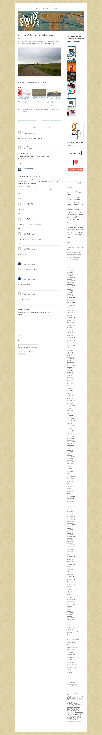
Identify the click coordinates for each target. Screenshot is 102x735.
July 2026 (69, 269)
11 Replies (20, 38)
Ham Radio (70, 702)
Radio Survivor (70, 652)
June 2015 (69, 490)
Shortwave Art (79, 712)
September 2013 (70, 524)
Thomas (27, 111)
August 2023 (69, 327)
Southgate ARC (70, 718)
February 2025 (70, 297)
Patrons (30, 8)
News (35, 109)
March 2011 (69, 574)
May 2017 (69, 451)
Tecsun (76, 718)
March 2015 (69, 494)
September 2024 (70, 305)
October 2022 (70, 343)
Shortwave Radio (39, 109)
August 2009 (69, 606)
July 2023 (69, 328)
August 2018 (69, 426)
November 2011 (70, 561)
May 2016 (69, 471)
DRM (68, 699)
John (28, 309)
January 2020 (69, 398)
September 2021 (70, 365)
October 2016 (70, 463)
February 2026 (70, 277)
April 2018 (69, 433)
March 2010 (69, 594)
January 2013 (69, 538)
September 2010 (70, 584)
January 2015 (69, 498)
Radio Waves (70, 709)
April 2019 (69, 413)
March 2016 (69, 475)
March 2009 (69, 612)
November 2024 (70, 302)
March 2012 (69, 554)
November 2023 (70, 322)
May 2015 (69, 491)
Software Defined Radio (74, 717)
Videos (79, 718)
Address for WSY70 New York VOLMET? (51, 120)
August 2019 (69, 407)
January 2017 (69, 458)
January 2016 (69, 478)
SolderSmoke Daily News (72, 667)
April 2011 (69, 573)
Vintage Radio (70, 719)
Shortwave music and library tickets (74, 245)
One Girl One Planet (71, 649)
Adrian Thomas (27, 147)
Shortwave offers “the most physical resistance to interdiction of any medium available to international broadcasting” (54, 99)
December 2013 (70, 519)
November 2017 (70, 441)
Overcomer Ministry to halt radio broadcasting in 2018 (38, 97)
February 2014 (70, 516)
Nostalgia (68, 705)
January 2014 (69, 518)
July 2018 (69, 428)
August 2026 (69, 267)
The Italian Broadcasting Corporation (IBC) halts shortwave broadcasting (23, 98)
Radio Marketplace (47, 8)
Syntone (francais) (70, 670)
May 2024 (69, 312)
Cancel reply (32, 309)
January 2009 (69, 616)
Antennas (73, 693)
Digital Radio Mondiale (71, 698)
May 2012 (69, 551)
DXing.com (69, 636)
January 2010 (69, 597)
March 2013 (69, 534)
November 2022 (70, 342)
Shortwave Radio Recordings (74, 716)
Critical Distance (70, 629)
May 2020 (69, 392)
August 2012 (69, 546)
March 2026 (69, 275)
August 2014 (69, 506)
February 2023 (70, 337)
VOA (74, 719)
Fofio (68, 637)
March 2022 (69, 355)
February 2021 (70, 377)
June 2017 (69, 450)
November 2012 (70, 541)
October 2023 (70, 324)
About (56, 8)
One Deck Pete (74, 706)
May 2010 (69, 591)
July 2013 (69, 528)
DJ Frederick (79, 698)
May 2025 (69, 292)
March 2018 (69, 435)
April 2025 (69, 294)
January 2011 (69, 577)
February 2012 (70, 556)
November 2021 (70, 362)
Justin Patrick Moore (72, 704)
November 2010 (70, 581)
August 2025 (69, 287)
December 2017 (70, 440)
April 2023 (69, 333)
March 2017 (69, 455)
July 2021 (69, 368)
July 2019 (69, 408)
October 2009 (70, 602)
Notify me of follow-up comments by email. (28, 347)
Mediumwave (81, 704)
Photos (55, 109)
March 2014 (69, 514)
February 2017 (70, 456)
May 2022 (69, 352)
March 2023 (69, 335)
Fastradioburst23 (77, 700)
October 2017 (70, 443)
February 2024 (70, 317)
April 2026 (69, 274)
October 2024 (70, 304)
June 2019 (69, 410)
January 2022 (69, 358)
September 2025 (70, 285)
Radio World (75, 709)
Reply (19, 141)
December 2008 (70, 617)
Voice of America (79, 719)
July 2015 (69, 488)
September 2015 (70, 485)
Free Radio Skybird (71, 701)
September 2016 (70, 465)
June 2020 (69, 390)
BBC (76, 694)
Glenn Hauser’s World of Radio (73, 639)
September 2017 (70, 445)
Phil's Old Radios (70, 651)
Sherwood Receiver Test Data (73, 657)
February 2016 (70, 476)
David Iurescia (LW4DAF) (71, 697)
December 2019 (70, 400)
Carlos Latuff (71, 696)
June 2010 (69, 589)
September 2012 (70, 544)
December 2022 (70, 340)
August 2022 (69, 347)
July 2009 (69, 607)
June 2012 (69, 549)
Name (19, 330)
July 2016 (69, 468)
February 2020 (70, 397)
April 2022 (69, 353)
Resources (37, 8)
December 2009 (70, 599)
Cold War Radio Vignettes (72, 627)
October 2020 (70, 383)
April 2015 (69, 493)
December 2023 (70, 320)
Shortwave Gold (71, 713)
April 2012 (69, 553)
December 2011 (70, 559)
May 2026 (69, 272)
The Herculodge (70, 672)
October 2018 (70, 423)
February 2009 (70, 614)
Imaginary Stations (72, 703)
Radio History (70, 708)
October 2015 (70, 483)
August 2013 (69, 526)
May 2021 (69, 372)
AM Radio (69, 693)
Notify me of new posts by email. (25, 351)
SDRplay (78, 710)
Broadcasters (30, 109)
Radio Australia (77, 707)
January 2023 (69, 338)
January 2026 (69, 279)
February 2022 (70, 357)
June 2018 (69, 430)
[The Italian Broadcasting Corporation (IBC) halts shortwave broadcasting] (24, 92)
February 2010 (70, 596)
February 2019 (70, 416)
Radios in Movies (77, 708)
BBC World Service (72, 695)
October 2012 (70, 543)
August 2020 (69, 387)
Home (19, 8)
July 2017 (69, 448)
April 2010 (69, 592)
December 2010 (70, 579)
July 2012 (69, 548)
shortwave (70, 712)
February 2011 (70, 576)
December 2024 (70, 300)
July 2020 (69, 388)
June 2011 (69, 569)
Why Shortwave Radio (71, 721)
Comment (20, 314)
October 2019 (70, 403)
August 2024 (69, 307)
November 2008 (70, 619)
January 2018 (69, 438)
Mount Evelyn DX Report (72, 642)
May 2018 (69, 431)
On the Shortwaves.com (72, 647)
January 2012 (69, 558)
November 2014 (70, 501)
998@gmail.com (29, 155)
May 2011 (69, 571)
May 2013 (69, 531)
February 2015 (70, 496)
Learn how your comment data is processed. (46, 357)
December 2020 (70, 380)
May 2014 (69, 511)
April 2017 (69, 453)
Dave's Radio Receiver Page (72, 631)
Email (19, 335)
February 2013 (70, 536)
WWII (80, 721)
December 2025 (70, 280)
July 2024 (69, 309)
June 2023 (69, 330)
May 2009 (69, 609)
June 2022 (69, 350)
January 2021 (69, 378)
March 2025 (69, 295)
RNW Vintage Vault (71, 654)
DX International (70, 632)
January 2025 (69, 299)
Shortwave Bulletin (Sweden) (73, 660)
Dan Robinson (80, 696)
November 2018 (70, 421)
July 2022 (69, 348)
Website (19, 340)
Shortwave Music (80, 713)
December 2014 (70, 499)
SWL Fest (69, 669)
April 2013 (69, 533)
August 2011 (69, 566)
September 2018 (70, 425)
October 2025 (70, 284)
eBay (71, 699)
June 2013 (69, 529)
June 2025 (69, 290)
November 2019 (70, 402)
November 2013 (70, 521)
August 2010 (69, 586)
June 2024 (69, 310)
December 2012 (70, 539)
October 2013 (70, 523)
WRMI (77, 721)
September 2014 (70, 504)
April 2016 (69, 473)
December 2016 (70, 460)
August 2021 (69, 367)
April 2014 (69, 513)
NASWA (68, 644)
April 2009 (69, 611)
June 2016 (69, 470)
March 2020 (69, 395)
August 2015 (69, 486)
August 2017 (69, 446)
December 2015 (70, 480)
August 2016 (69, 466)
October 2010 (70, 582)
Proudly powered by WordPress (24, 729)
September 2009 (70, 604)
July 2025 (69, 289)
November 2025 (70, 282)
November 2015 (70, 481)
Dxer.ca (68, 634)
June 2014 (69, 509)
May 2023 (69, 332)
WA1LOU (69, 674)
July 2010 (69, 587)
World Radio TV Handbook (72, 685)
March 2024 (69, 315)
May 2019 (69, 411)
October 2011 (70, 563)
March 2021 (69, 375)
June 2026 (69, 270)
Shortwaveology (70, 665)
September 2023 (70, 325)
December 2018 (70, 420)
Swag (24, 8)
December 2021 (70, 360)
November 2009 (70, 601)
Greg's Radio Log (70, 641)
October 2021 (70, 363)
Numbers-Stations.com (72, 646)
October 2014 (70, 503)
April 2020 (69, 393)
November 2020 (70, 382)
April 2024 (69, 314)
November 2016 (70, 461)
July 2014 (69, 508)
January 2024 (69, 319)
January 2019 (69, 418)
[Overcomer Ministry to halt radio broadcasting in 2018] (39, 92)
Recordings (70, 710)
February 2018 (70, 436)
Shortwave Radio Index (72, 664)
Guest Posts (79, 701)
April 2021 (69, 373)
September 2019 (70, 405)
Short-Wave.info (70, 659)
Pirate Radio (70, 707)
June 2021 (69, 370)
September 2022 (70, 345)
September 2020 (70, 385)
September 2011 (70, 564)
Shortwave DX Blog (71, 662)
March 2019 (69, 415)
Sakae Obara (69, 655)
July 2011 (69, 568)
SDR (75, 710)
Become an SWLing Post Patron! (73, 174)
